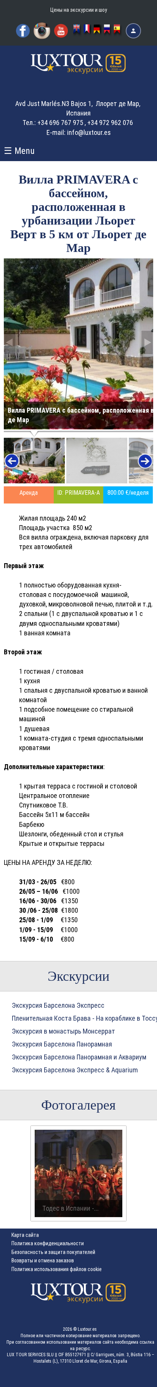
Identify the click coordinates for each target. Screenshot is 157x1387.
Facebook (23, 31)
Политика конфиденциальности (47, 1243)
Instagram (42, 30)
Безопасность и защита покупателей (53, 1252)
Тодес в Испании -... (70, 1208)
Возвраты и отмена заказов (42, 1260)
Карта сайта (25, 1235)
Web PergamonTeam (133, 1376)
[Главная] (78, 70)
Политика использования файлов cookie (56, 1269)
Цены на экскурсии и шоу (78, 10)
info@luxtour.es (89, 132)
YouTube (61, 31)
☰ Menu (19, 151)
